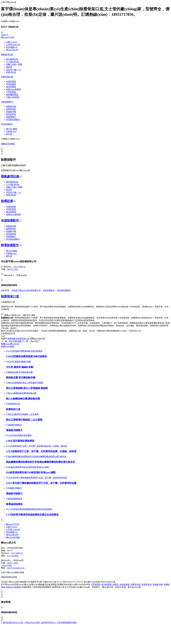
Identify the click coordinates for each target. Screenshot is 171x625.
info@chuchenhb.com (16, 568)
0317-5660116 (19, 267)
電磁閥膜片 (11, 117)
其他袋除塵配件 (13, 120)
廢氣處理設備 (7, 54)
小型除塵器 (11, 92)
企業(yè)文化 (11, 42)
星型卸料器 (11, 114)
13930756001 (6, 565)
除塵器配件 (13, 339)
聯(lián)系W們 (12, 50)
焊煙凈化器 (11, 72)
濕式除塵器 (11, 87)
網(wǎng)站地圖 (13, 537)
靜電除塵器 (11, 84)
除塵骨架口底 (10, 296)
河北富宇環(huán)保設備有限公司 (26, 290)
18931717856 (8, 143)
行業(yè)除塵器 (12, 97)
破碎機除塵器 (12, 95)
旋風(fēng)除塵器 (13, 89)
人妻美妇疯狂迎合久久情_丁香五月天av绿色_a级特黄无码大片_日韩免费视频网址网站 (39, 623)
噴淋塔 (9, 67)
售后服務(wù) (12, 47)
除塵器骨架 (11, 109)
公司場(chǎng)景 (13, 45)
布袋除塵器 (11, 81)
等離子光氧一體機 (14, 64)
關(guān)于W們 (7, 37)
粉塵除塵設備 (7, 77)
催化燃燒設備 (12, 59)
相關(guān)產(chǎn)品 (10, 344)
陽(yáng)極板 (11, 129)
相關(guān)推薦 (7, 346)
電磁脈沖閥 (11, 112)
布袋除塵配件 (7, 102)
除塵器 (116, 584)
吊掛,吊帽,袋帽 (15, 341)
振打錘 (9, 134)
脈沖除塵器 (107, 584)
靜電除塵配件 (7, 124)
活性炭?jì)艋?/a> (13, 70)
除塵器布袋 (11, 106)
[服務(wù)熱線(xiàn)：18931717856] (2, 618)
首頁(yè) (4, 35)
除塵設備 (7, 201)
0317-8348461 (13, 556)
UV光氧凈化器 (12, 62)
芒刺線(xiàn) (11, 131)
